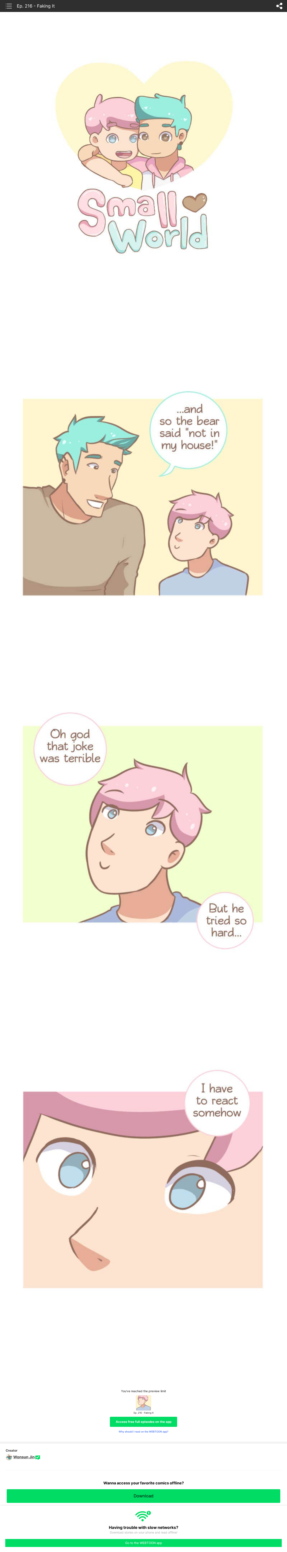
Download (143, 1495)
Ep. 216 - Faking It (36, 5)
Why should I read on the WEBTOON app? (143, 1431)
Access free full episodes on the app (143, 1422)
